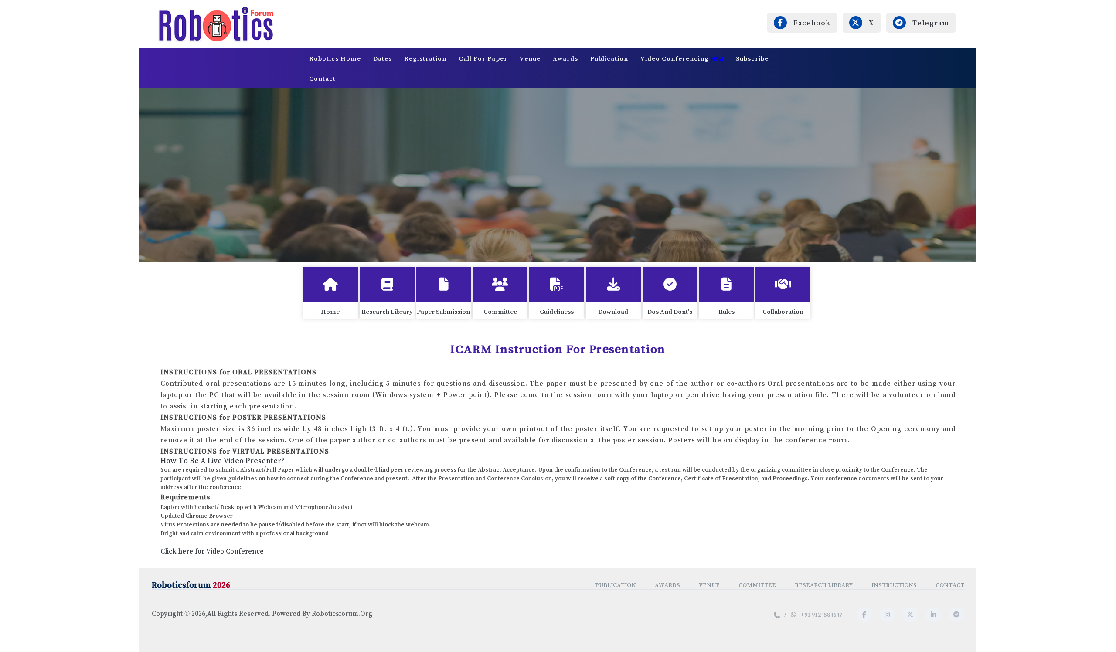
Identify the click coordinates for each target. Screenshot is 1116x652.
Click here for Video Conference (212, 550)
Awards (565, 58)
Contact (322, 78)
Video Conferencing (675, 58)
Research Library (824, 585)
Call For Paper (483, 58)
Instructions (894, 585)
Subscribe (752, 58)
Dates (382, 58)
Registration (425, 58)
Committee (757, 585)
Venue (530, 58)
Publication (609, 58)
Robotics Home (335, 58)
